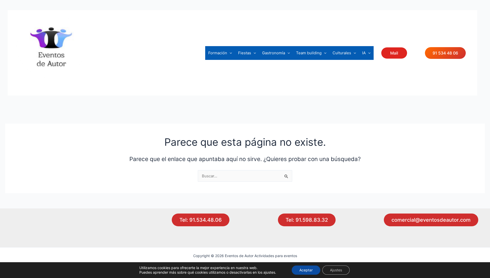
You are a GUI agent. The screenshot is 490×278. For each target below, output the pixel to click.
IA (364, 52)
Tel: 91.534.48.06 (200, 220)
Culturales (342, 52)
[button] (229, 53)
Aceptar (306, 270)
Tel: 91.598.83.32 (307, 220)
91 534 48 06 (445, 53)
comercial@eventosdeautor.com (431, 220)
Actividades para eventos (56, 82)
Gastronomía (273, 52)
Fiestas (244, 52)
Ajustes (336, 270)
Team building (309, 52)
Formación (217, 52)
